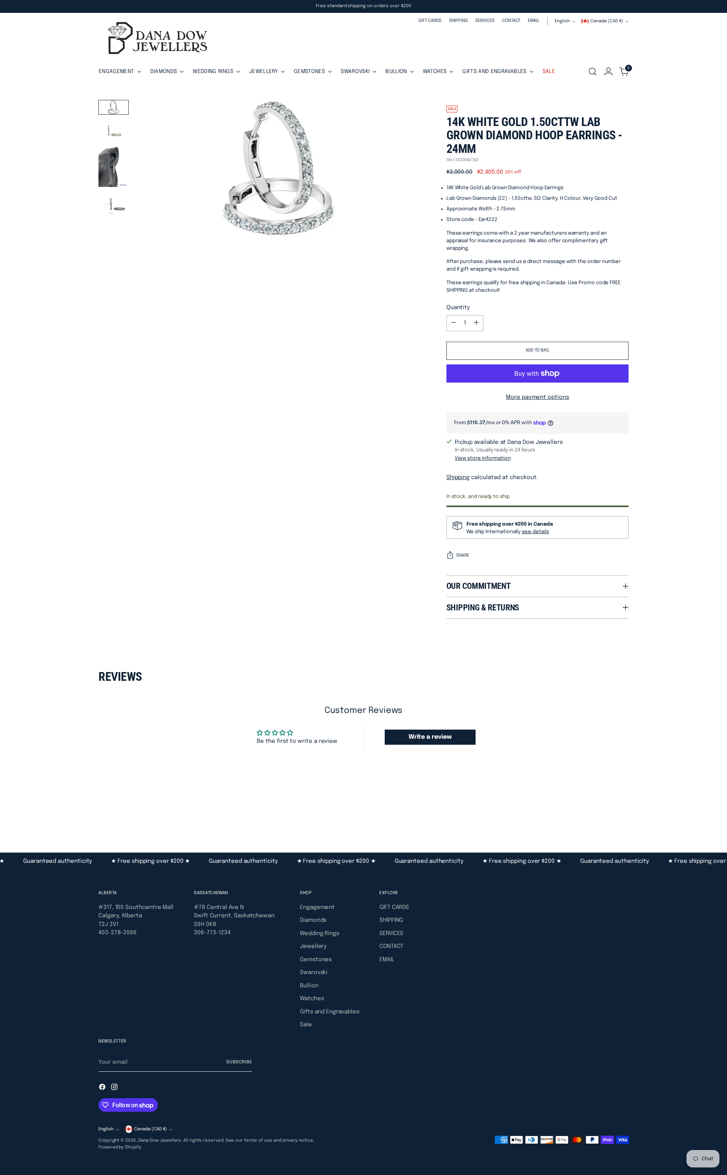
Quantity (458, 308)
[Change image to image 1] (113, 107)
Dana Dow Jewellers (159, 1140)
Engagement (317, 907)
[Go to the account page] (608, 71)
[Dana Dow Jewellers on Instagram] (115, 1088)
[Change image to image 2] (113, 130)
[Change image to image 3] (113, 166)
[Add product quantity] (476, 323)
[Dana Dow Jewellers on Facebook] (103, 1088)
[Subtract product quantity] (453, 323)
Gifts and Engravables (329, 1012)
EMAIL (386, 960)
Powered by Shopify (119, 1147)
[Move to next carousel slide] (622, 811)
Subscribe (239, 1062)
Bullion (309, 986)
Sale (306, 1025)
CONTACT (391, 946)
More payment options (537, 397)
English (562, 21)
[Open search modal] (592, 71)
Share (462, 555)
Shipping (458, 478)
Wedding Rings (319, 934)
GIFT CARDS (394, 907)
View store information (483, 458)
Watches (312, 999)
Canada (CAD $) (606, 21)
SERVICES (391, 934)
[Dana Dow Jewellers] (155, 39)
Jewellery (313, 946)
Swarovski (314, 973)
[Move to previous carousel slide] (604, 811)
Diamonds (313, 920)
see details (535, 531)
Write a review (430, 737)
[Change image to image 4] (113, 206)
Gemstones (316, 960)
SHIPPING (391, 920)
